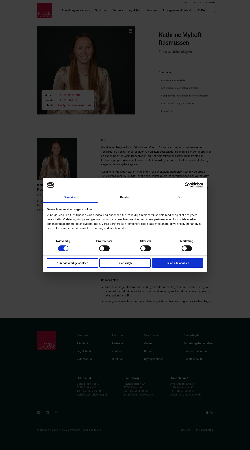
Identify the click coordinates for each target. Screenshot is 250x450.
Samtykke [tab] (70, 197)
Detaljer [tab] (125, 197)
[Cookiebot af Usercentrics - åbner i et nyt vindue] (187, 185)
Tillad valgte (125, 263)
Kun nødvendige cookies (72, 263)
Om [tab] (180, 197)
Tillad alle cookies (177, 263)
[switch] (104, 248)
